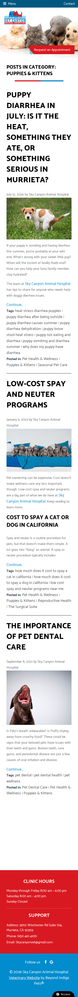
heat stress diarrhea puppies (38, 311)
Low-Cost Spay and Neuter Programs (36, 394)
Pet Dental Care (34, 787)
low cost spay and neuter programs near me (35, 586)
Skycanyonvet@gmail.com (34, 942)
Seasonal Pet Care (52, 365)
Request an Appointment (52, 49)
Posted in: (14, 359)
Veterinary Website (24, 978)
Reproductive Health (54, 601)
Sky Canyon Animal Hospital (47, 284)
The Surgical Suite (22, 607)
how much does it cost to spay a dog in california (38, 580)
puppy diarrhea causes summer (31, 323)
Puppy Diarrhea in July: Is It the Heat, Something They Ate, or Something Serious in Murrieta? (38, 137)
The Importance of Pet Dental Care (38, 636)
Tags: (10, 311)
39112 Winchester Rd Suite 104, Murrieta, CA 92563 (34, 927)
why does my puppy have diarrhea (34, 350)
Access (65, 994)
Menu (12, 4)
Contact (69, 4)
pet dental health (48, 775)
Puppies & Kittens (20, 365)
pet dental (23, 775)
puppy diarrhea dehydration (38, 326)
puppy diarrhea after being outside (34, 317)
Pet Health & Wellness (40, 359)
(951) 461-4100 (27, 936)
